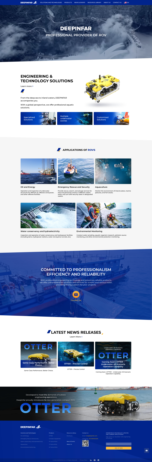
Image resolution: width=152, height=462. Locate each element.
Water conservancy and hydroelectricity (32, 441)
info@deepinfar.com (91, 436)
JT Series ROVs (53, 444)
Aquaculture (24, 444)
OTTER (51, 436)
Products (51, 433)
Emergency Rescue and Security (30, 438)
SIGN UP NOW (119, 448)
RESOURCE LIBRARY (94, 2)
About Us (69, 444)
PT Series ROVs (53, 441)
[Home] (29, 2)
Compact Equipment (55, 438)
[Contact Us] (76, 295)
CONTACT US (117, 2)
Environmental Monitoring (28, 447)
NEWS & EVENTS (79, 2)
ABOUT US (107, 2)
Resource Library (71, 433)
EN (128, 2)
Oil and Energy (25, 436)
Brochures (70, 436)
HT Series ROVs (53, 447)
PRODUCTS (68, 2)
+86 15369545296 (93, 438)
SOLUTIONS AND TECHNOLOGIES (51, 2)
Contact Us (76, 300)
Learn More (75, 337)
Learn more (26, 86)
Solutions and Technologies (28, 433)
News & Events (71, 441)
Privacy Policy (83, 460)
